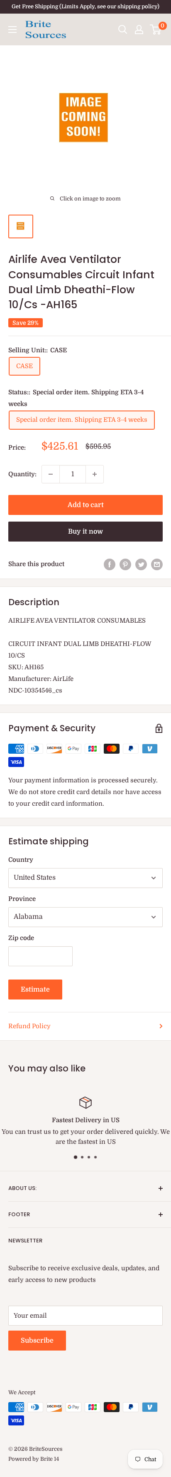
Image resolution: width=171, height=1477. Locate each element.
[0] (156, 30)
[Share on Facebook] (109, 564)
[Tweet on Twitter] (141, 564)
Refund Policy (29, 1026)
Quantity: (22, 474)
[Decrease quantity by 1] (50, 474)
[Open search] (122, 29)
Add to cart (86, 505)
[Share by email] (157, 564)
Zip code (21, 938)
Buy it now (85, 531)
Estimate (35, 989)
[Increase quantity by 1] (94, 474)
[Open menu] (12, 29)
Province (22, 899)
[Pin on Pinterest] (125, 564)
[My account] (139, 29)
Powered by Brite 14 (33, 1459)
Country (20, 859)
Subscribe (37, 1340)
